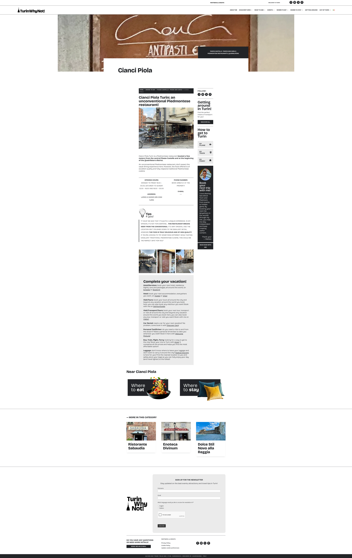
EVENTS (270, 10)
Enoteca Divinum (170, 446)
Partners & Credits (217, 2)
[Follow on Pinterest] (301, 2)
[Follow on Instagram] (294, 2)
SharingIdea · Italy (199, 556)
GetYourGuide (159, 306)
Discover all (205, 122)
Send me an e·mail (138, 546)
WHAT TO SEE (259, 10)
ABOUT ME (233, 10)
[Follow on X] (298, 2)
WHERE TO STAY (295, 10)
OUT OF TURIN (324, 10)
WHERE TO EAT (282, 10)
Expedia (146, 290)
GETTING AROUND (311, 10)
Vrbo (165, 296)
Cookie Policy (165, 545)
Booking (156, 290)
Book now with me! (205, 246)
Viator (145, 319)
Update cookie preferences (170, 548)
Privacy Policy (165, 543)
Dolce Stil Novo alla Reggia (206, 448)
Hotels (157, 296)
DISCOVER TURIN (245, 10)
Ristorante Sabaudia (137, 446)
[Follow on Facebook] (290, 2)
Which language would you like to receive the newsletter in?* (176, 502)
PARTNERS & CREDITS (168, 539)
